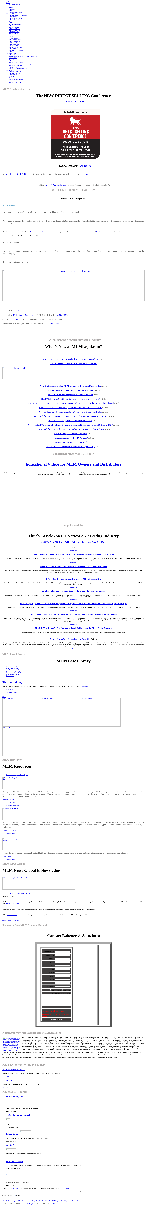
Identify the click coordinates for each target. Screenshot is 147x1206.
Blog (65, 1201)
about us (8, 3)
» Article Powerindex (15, 24)
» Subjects (12, 76)
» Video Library (13, 38)
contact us (8, 77)
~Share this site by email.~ (123, 1191)
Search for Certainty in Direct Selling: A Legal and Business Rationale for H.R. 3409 (70, 416)
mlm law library (10, 13)
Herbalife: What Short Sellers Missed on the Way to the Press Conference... (74, 591)
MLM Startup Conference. (24, 315)
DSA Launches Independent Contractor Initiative (70, 394)
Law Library (28, 1201)
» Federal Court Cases (15, 71)
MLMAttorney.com (14, 1097)
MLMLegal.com (30, 1204)
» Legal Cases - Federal (15, 18)
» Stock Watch (13, 67)
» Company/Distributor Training (18, 50)
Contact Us (7, 1080)
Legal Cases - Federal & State (14, 669)
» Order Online (13, 58)
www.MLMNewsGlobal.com (10, 920)
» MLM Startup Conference (16, 79)
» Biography (12, 9)
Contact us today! (65, 1188)
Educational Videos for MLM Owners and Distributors (73, 464)
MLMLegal (96, 1191)
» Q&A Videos (13, 42)
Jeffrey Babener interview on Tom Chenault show (70, 390)
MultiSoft (10, 1145)
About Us (5, 1201)
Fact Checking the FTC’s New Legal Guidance (70, 420)
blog (7, 81)
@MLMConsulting (35, 1191)
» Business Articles (14, 26)
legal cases (9, 70)
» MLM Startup (13, 45)
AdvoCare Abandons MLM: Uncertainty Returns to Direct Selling (70, 386)
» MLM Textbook (14, 27)
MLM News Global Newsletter (43, 1201)
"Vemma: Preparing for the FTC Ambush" (70, 438)
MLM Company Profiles (12, 805)
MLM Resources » (11, 833)
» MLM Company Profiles (16, 62)
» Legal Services (13, 6)
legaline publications (11, 53)
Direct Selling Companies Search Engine (17, 775)
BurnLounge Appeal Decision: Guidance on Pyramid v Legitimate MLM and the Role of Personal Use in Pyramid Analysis (73, 603)
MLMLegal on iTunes (58, 1201)
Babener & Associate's (74, 1191)
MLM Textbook (10, 689)
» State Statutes (13, 16)
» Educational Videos (15, 39)
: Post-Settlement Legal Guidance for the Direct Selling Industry (70, 429)
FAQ (33, 1201)
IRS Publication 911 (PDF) (13, 694)
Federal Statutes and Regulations (15, 666)
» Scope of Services (14, 4)
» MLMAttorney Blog (15, 82)
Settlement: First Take (70, 433)
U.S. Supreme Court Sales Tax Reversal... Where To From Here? (70, 399)
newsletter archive (12, 915)
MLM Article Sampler (12, 691)
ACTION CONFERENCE (16, 174)
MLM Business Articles (12, 674)
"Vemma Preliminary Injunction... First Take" (70, 442)
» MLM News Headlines (16, 65)
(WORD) (23, 694)
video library (9, 36)
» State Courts (13, 74)
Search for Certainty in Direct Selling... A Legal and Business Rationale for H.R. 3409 (73, 554)
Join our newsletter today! (12, 903)
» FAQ (11, 10)
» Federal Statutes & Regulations (18, 15)
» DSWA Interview (14, 52)
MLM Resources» (11, 802)
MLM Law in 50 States (13, 668)
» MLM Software (14, 33)
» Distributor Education (15, 44)
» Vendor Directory (14, 61)
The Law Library (12, 682)
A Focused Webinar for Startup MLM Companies (73, 363)
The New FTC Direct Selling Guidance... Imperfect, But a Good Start (70, 407)
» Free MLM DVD (14, 55)
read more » (73, 550)
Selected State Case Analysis (14, 671)
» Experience (12, 7)
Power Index (10, 676)
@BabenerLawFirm (22, 1191)
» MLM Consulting (14, 32)
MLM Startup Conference (13, 1069)
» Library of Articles (14, 29)
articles (8, 21)
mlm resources (10, 59)
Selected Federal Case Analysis (15, 673)
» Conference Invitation (15, 47)
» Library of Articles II (15, 30)
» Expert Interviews (14, 41)
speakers (89, 174)
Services (10, 1201)
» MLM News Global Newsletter (18, 68)
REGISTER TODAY (75, 102)
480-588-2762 (86, 166)
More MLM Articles (11, 692)
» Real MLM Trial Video (16, 48)
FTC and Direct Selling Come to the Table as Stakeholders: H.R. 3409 (70, 412)
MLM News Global (52, 324)
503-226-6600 (18, 311)
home (7, 1)
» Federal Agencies (14, 73)
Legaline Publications (18, 1201)
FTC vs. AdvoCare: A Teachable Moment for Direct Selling (70, 359)
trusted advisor (102, 232)
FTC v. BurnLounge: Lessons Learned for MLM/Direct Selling (73, 579)
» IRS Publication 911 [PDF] (17, 35)
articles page (84, 686)
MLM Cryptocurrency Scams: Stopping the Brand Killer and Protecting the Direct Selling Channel (70, 403)
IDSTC (9, 1172)
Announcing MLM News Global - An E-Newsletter (16, 893)
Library (4, 697)
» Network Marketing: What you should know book (23, 56)
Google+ (113, 1191)
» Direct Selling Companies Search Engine (20, 64)
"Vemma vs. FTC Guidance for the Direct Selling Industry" (70, 446)
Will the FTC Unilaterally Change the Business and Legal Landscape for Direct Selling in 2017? (70, 425)
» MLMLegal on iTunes (15, 12)
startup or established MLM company (45, 232)
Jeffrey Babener (53, 1191)
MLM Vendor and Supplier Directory (16, 836)
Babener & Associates (12, 1188)
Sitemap (69, 1201)
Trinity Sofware (13, 1134)
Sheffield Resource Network (18, 1115)
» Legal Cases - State (15, 19)
